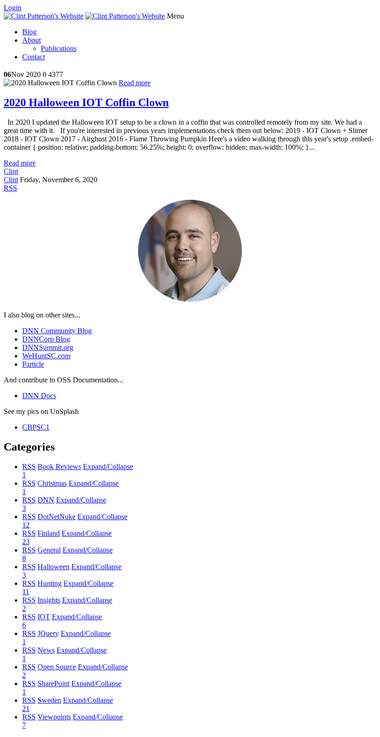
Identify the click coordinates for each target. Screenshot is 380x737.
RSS (29, 466)
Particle (33, 364)
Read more (135, 83)
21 (26, 708)
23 (26, 542)
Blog (29, 32)
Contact (33, 57)
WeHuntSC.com (46, 356)
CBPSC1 (36, 427)
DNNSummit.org (47, 347)
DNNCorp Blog (46, 339)
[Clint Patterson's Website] (43, 16)
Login (12, 8)
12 (26, 525)
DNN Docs (39, 396)
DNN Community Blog (57, 331)
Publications (58, 48)
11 (25, 592)
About (31, 40)
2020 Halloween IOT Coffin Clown (86, 102)
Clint (11, 171)
